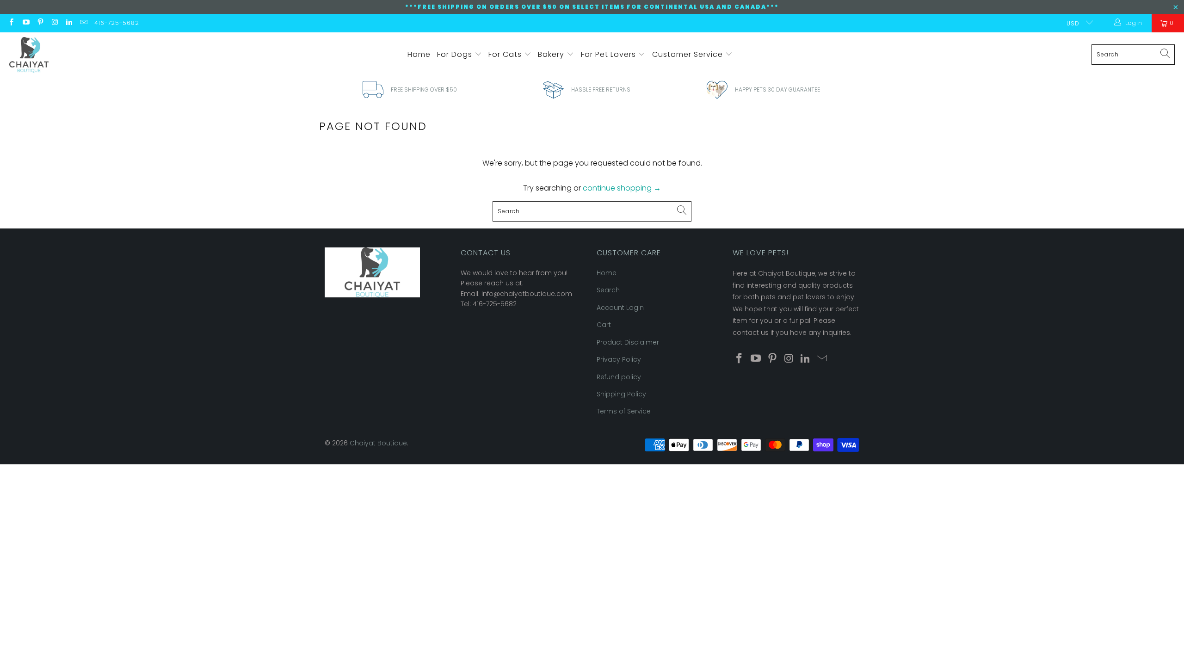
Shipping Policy (621, 394)
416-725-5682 (116, 23)
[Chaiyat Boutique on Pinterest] (40, 23)
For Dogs (456, 54)
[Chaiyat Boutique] (29, 55)
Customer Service (688, 54)
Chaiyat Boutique (378, 443)
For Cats (506, 54)
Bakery (552, 54)
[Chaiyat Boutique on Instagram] (54, 23)
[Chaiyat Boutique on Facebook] (11, 23)
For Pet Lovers (609, 54)
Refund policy (619, 377)
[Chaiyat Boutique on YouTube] (25, 23)
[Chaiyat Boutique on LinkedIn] (69, 23)
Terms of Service (624, 411)
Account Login (620, 307)
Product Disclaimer (628, 342)
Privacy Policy (619, 359)
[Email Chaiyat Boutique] (83, 23)
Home (419, 54)
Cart (604, 324)
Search (608, 290)
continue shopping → (622, 188)
